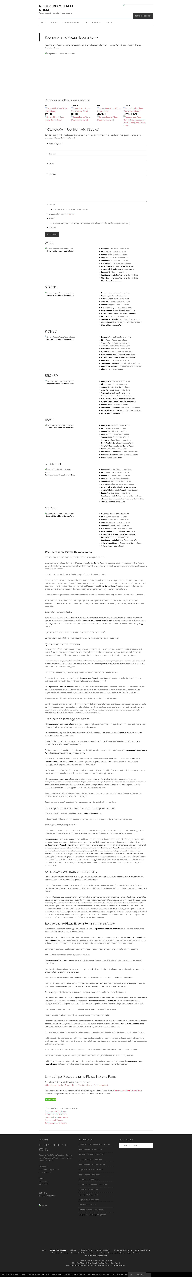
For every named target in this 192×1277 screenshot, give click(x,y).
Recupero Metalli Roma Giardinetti (91, 1154)
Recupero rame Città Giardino (56, 1114)
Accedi (117, 1263)
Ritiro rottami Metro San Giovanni (91, 1209)
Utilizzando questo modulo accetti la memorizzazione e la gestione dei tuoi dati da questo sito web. (92, 223)
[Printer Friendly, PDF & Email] (50, 1099)
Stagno (53, 1085)
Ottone (89, 1085)
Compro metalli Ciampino (88, 1194)
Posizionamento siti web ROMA (94, 1266)
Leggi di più (140, 1274)
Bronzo (67, 1085)
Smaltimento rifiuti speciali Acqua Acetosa (94, 1144)
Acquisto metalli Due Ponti (89, 1199)
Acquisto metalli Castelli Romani (91, 1169)
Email (51, 164)
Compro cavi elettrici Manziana (90, 1159)
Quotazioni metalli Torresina (89, 1179)
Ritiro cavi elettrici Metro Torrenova (92, 1164)
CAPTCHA (52, 227)
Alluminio (81, 1085)
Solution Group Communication (115, 1266)
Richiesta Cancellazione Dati (95, 1263)
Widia (47, 1085)
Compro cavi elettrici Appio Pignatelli (92, 1214)
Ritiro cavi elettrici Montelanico (90, 1149)
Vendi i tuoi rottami (101, 1085)
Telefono (52, 154)
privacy (71, 214)
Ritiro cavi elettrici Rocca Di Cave (57, 1117)
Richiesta (52, 174)
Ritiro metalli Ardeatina (87, 1204)
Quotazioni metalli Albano (88, 1189)
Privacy (52, 205)
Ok (131, 1274)
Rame (74, 1085)
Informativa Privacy (78, 1263)
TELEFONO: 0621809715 (143, 16)
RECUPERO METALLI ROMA (56, 7)
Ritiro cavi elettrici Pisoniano (89, 1174)
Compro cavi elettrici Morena (55, 1111)
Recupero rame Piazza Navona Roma (127, 1091)
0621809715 (50, 1196)
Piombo (60, 1085)
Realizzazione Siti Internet (74, 1266)
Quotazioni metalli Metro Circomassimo (93, 1184)
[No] (148, 1275)
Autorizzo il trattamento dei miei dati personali (72, 209)
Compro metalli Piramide (54, 1120)
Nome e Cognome (56, 143)
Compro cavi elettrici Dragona (56, 1123)
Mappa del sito (109, 1263)
